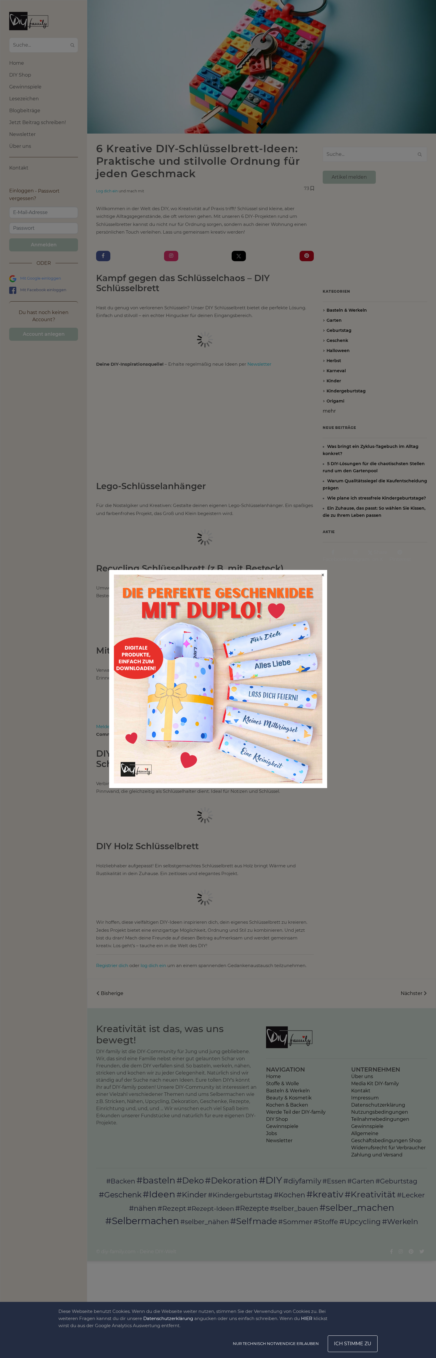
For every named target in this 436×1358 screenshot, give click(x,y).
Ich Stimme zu (352, 1343)
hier (306, 1318)
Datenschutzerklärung (168, 1318)
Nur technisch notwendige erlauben (276, 1343)
